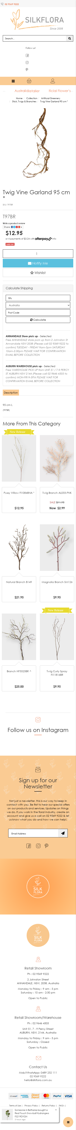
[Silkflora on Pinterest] (47, 837)
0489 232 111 (49, 1065)
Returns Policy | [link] (49, 1098)
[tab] (11, 385)
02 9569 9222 (12, 4)
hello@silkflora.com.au (38, 1072)
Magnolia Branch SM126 (57, 574)
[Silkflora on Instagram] (37, 837)
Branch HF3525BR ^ (19, 663)
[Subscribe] (63, 826)
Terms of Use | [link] (16, 1098)
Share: (7, 219)
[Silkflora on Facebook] (28, 837)
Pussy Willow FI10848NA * (19, 485)
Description (11, 385)
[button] (38, 265)
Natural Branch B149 (19, 574)
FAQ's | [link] (62, 1098)
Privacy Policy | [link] (32, 1098)
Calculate (39, 312)
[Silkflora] (38, 15)
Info (54, 231)
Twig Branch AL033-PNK (57, 485)
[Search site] (69, 31)
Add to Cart (19, 438)
